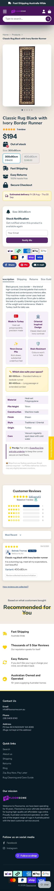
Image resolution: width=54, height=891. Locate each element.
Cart (49, 11)
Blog (5, 768)
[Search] (48, 18)
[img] (11, 546)
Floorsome (31, 885)
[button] (14, 506)
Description (7, 279)
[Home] (18, 11)
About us (7, 754)
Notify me (27, 240)
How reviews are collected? (15, 586)
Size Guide (47, 279)
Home (6, 34)
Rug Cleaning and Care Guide (18, 777)
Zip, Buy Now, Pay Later (15, 772)
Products (16, 34)
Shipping (22, 279)
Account (44, 11)
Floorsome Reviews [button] (51, 448)
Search (6, 749)
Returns (33, 279)
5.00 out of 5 (35, 496)
